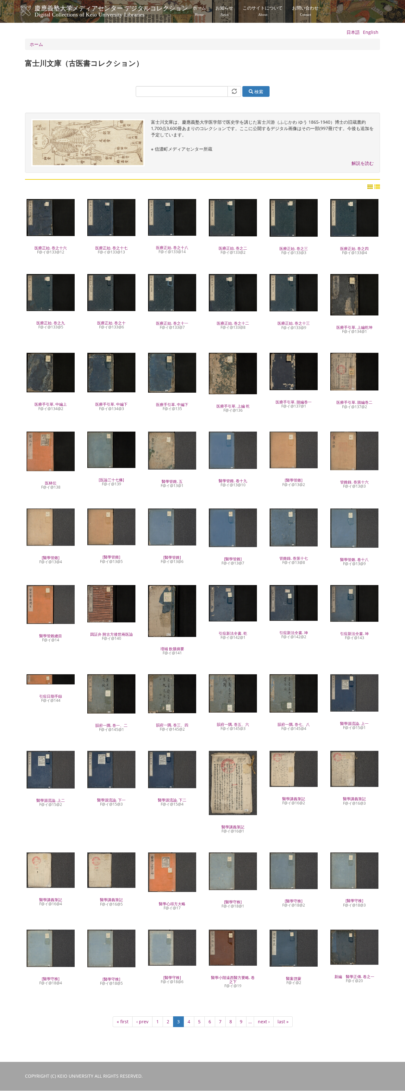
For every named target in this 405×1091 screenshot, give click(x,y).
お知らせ (224, 11)
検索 (258, 92)
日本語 (353, 32)
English (370, 32)
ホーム (199, 11)
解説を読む (363, 163)
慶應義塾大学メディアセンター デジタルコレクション (111, 10)
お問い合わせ (305, 11)
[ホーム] (32, 11)
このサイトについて (263, 11)
